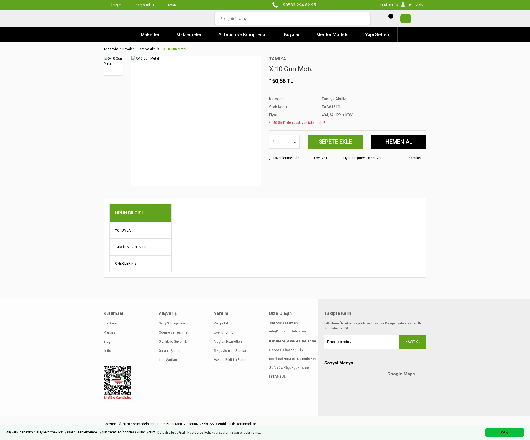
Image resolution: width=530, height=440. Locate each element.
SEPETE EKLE (335, 141)
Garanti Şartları (170, 351)
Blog (107, 342)
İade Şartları (168, 360)
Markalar (110, 332)
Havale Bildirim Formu (230, 360)
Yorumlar (124, 230)
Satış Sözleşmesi (172, 323)
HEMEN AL (399, 141)
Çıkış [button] (504, 432)
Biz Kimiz (111, 323)
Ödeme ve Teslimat (174, 332)
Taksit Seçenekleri (131, 247)
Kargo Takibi (223, 323)
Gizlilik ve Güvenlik (173, 342)
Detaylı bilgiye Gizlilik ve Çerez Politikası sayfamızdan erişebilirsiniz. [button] (209, 432)
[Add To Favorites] (284, 157)
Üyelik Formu (224, 332)
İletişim (109, 351)
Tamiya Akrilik (334, 99)
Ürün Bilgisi (129, 213)
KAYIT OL (412, 342)
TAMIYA (277, 58)
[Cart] (403, 18)
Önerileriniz (126, 263)
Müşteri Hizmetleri (228, 342)
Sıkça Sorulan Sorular (230, 351)
